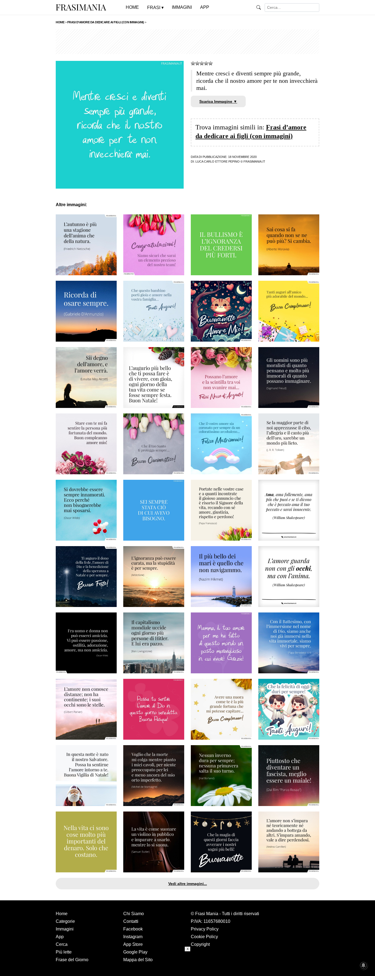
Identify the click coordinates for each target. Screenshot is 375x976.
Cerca (62, 944)
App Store (133, 944)
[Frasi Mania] (81, 7)
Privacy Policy (205, 929)
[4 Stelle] (206, 63)
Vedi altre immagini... (187, 883)
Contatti (130, 921)
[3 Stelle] (202, 63)
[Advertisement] (187, 41)
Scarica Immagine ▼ (218, 101)
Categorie (65, 921)
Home (62, 913)
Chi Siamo (133, 913)
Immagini (65, 929)
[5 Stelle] (210, 63)
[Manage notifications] (363, 965)
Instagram (132, 936)
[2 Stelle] (197, 63)
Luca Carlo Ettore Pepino (217, 161)
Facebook (133, 929)
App (60, 936)
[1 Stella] (193, 63)
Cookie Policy (204, 936)
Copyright (200, 944)
